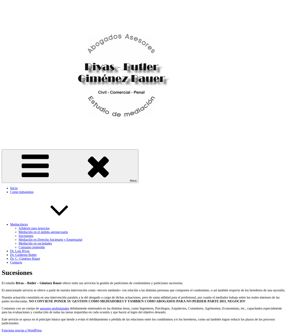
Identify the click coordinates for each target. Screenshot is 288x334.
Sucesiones (26, 236)
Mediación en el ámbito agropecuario (43, 232)
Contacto (16, 262)
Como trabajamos (22, 192)
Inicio (14, 188)
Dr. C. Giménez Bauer (25, 258)
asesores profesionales (54, 308)
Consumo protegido (32, 247)
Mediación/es (19, 224)
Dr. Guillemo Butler (23, 255)
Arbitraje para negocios (34, 228)
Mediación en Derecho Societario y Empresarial (50, 239)
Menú (133, 180)
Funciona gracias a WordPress (22, 330)
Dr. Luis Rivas (20, 251)
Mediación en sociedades (35, 243)
